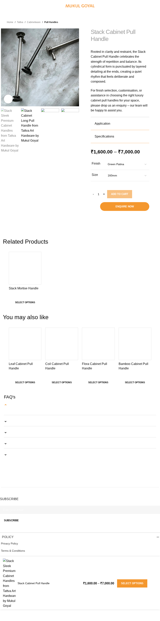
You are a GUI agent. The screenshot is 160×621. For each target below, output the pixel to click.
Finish (96, 163)
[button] (5, 67)
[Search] (155, 6)
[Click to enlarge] (8, 99)
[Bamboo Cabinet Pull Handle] (135, 344)
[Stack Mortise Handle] (25, 268)
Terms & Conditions (13, 550)
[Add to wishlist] (37, 255)
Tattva (20, 22)
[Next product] (137, 21)
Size (95, 174)
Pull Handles (51, 22)
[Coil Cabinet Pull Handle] (61, 344)
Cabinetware (34, 22)
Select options (132, 583)
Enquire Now (125, 206)
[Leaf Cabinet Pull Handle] (25, 344)
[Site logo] (80, 5)
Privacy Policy (9, 543)
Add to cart (119, 194)
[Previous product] (131, 21)
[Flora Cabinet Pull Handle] (98, 344)
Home (10, 22)
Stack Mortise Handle (23, 288)
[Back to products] (134, 21)
